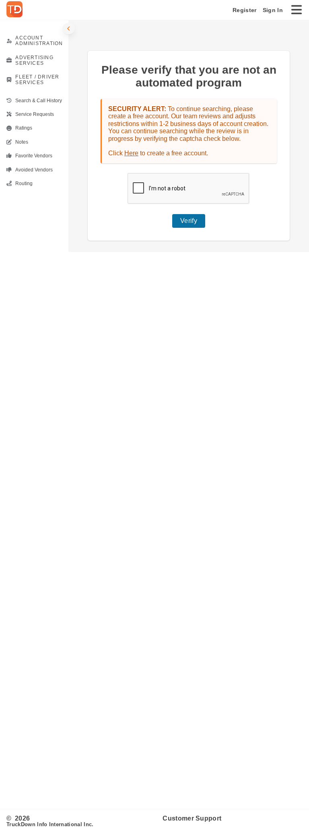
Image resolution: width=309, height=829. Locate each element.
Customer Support (192, 818)
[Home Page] (16, 10)
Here (131, 153)
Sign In (273, 10)
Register (244, 10)
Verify (188, 220)
